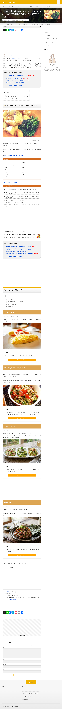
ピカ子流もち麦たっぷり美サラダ (15, 302)
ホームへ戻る (4, 689)
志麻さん (31, 6)
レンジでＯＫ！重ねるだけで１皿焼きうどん (17, 75)
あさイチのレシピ (15, 6)
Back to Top (31, 682)
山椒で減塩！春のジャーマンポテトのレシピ (16, 96)
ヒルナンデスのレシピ (6, 6)
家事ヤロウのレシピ (24, 6)
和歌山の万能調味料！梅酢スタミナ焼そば (16, 251)
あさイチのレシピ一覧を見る (11, 182)
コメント (4, 647)
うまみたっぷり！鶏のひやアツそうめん (15, 82)
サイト (4, 669)
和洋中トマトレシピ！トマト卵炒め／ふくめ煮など (18, 249)
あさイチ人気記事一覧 (11, 599)
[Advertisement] (22, 43)
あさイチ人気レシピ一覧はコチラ (14, 85)
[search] (40, 27)
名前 (4, 659)
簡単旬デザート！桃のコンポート (14, 78)
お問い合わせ (48, 35)
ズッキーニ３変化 (11, 304)
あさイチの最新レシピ (11, 98)
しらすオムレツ (10, 299)
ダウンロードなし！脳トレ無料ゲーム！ (14, 155)
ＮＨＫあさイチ (16, 59)
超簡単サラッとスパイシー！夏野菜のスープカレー (18, 80)
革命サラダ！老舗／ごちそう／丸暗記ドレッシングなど (19, 253)
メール (4, 664)
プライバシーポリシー (49, 42)
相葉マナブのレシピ (50, 6)
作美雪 (52, 65)
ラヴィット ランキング (39, 6)
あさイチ (26, 20)
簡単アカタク (10, 306)
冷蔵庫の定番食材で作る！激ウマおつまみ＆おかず (18, 246)
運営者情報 (47, 45)
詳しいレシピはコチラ (22, 359)
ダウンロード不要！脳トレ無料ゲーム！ (31, 693)
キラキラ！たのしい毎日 (13, 706)
